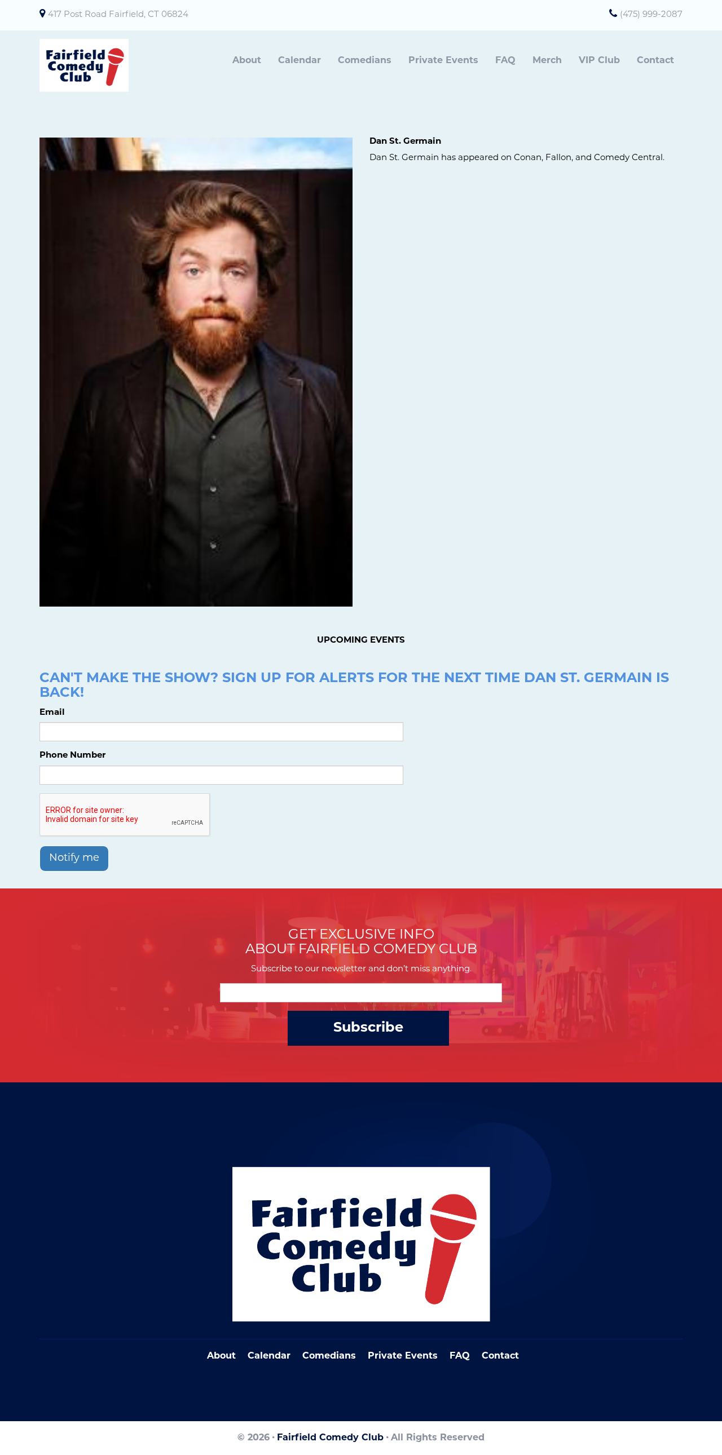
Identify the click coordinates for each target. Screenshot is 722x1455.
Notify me (74, 858)
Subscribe (368, 1028)
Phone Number (72, 755)
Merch (547, 60)
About (246, 60)
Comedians (364, 60)
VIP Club (599, 60)
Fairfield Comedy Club (330, 1438)
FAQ (505, 60)
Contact (655, 60)
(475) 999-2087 (651, 15)
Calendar (299, 60)
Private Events (443, 60)
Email (52, 713)
